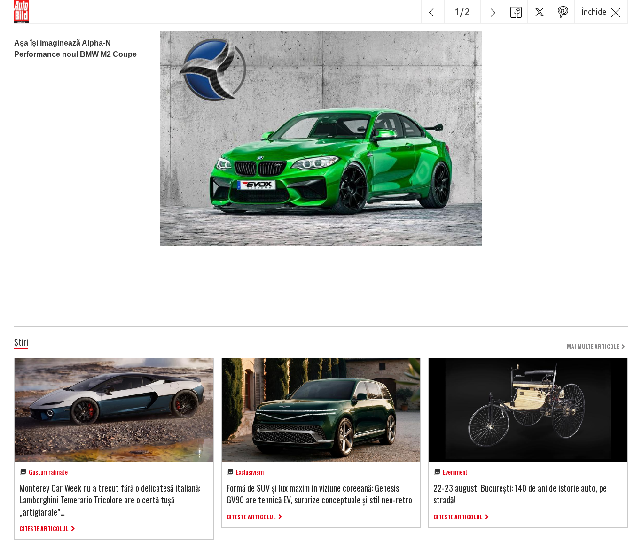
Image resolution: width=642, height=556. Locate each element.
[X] (539, 11)
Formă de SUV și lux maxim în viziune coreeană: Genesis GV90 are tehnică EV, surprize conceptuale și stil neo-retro (319, 494)
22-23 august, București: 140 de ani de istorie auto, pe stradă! (520, 494)
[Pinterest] (562, 11)
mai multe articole (593, 346)
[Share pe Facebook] (515, 11)
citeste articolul (43, 529)
